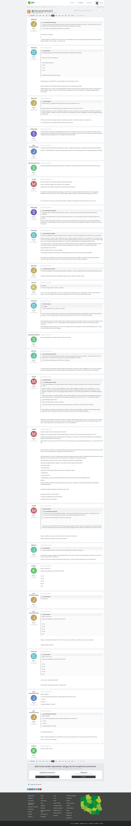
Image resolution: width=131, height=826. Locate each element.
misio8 (34, 179)
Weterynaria (69, 813)
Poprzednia (32, 15)
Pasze (54, 795)
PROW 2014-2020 (57, 813)
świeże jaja (33, 129)
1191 (62, 15)
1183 (37, 15)
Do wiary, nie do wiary (33, 806)
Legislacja (43, 805)
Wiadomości (69, 815)
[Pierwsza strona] (28, 15)
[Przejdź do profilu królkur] (34, 571)
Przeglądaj (80, 2)
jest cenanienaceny (34, 594)
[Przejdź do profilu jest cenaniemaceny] (34, 152)
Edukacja (30, 811)
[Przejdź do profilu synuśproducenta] (34, 168)
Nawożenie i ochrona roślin (45, 811)
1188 (53, 15)
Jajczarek (34, 19)
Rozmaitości (69, 798)
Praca (54, 798)
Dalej (72, 15)
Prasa (54, 800)
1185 (43, 15)
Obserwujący (96, 10)
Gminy (42, 795)
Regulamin (76, 823)
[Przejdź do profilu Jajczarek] (34, 24)
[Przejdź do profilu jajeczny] (34, 356)
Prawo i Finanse (57, 803)
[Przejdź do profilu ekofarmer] (29, 11)
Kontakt (101, 823)
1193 (69, 15)
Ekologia (30, 814)
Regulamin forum (83, 823)
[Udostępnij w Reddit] (36, 789)
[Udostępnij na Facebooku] (30, 789)
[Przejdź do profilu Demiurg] (34, 52)
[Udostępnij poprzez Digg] (32, 789)
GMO (42, 798)
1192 (66, 15)
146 (102, 10)
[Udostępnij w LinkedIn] (38, 789)
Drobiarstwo (54, 12)
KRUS (42, 803)
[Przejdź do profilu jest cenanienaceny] (34, 600)
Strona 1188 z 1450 (80, 15)
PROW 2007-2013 (57, 810)
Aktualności (30, 798)
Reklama (97, 823)
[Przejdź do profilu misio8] (34, 184)
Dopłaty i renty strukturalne (31, 803)
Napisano (46, 19)
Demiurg (34, 48)
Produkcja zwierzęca (58, 808)
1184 (40, 15)
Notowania (43, 816)
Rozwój (68, 800)
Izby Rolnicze (43, 800)
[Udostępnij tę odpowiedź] (102, 19)
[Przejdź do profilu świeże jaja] (34, 134)
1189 (56, 15)
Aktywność (89, 2)
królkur (33, 566)
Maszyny (43, 808)
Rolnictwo (55, 815)
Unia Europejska (69, 808)
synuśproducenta (34, 163)
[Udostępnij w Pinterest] (41, 789)
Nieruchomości (44, 814)
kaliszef (33, 282)
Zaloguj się (84, 776)
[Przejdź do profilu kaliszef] (34, 287)
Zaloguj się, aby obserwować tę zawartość (84, 10)
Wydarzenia (68, 817)
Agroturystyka (31, 795)
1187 (49, 15)
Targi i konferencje (70, 803)
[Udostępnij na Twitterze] (28, 789)
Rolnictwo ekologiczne (71, 795)
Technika (68, 805)
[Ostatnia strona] (75, 15)
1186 (46, 15)
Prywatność (91, 823)
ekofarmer (40, 12)
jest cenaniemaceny (34, 146)
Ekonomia (30, 816)
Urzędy (67, 810)
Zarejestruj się (47, 776)
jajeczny (33, 351)
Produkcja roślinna (57, 805)
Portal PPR (72, 2)
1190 (59, 15)
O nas (72, 823)
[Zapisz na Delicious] (34, 789)
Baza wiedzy (31, 800)
